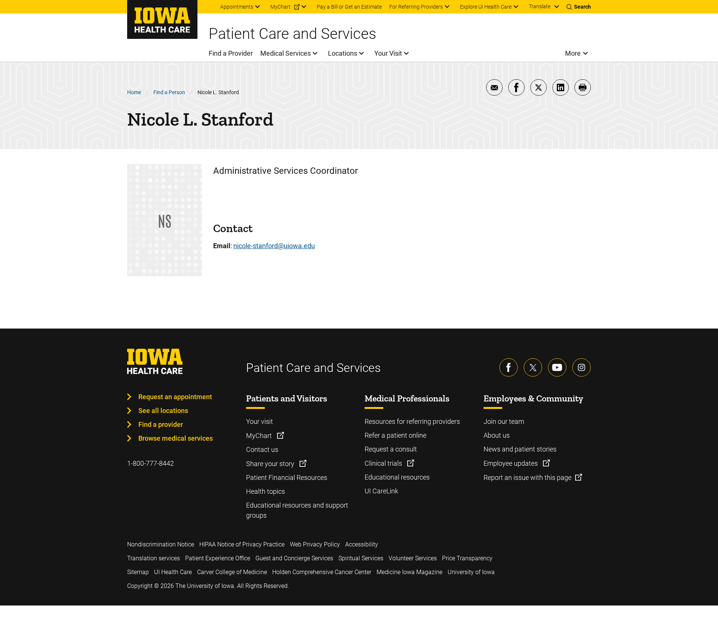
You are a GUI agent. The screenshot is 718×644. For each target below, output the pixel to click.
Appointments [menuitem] (236, 7)
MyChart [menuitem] (280, 7)
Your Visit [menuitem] (388, 53)
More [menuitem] (573, 53)
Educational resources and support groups (297, 510)
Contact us (262, 449)
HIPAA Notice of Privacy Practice (242, 544)
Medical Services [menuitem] (285, 53)
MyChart (259, 436)
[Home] (162, 19)
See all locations (163, 411)
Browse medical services (175, 438)
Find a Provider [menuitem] (231, 53)
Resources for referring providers (412, 421)
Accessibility (361, 544)
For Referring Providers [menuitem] (416, 7)
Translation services (153, 558)
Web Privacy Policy (315, 544)
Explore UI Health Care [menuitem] (486, 7)
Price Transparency (467, 558)
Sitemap (138, 572)
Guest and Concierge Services (294, 558)
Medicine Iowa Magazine (409, 572)
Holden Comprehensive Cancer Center (321, 572)
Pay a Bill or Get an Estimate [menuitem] (349, 7)
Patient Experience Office (217, 558)
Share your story (271, 464)
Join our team (504, 421)
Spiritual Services (360, 558)
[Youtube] (557, 367)
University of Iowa (471, 572)
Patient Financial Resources (286, 477)
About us (497, 435)
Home (134, 92)
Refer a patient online (395, 435)
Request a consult (391, 449)
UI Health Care (173, 572)
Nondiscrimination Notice (160, 544)
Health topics (265, 491)
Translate (539, 6)
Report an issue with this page (527, 477)
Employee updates (511, 463)
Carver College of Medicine (232, 572)
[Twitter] (533, 367)
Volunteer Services (413, 558)
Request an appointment (175, 397)
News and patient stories (520, 449)
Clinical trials (384, 463)
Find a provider (160, 424)
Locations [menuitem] (342, 53)
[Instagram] (581, 367)
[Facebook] (508, 367)
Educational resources (397, 477)
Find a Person (169, 92)
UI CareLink (381, 491)
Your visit (259, 421)
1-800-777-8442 (150, 463)
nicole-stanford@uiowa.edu (274, 246)
